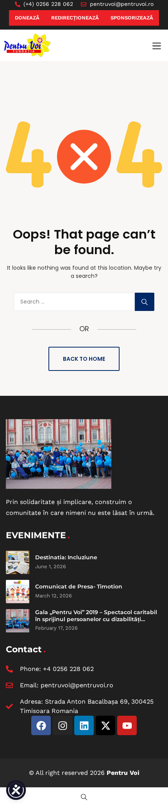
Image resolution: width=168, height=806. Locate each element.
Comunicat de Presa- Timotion (78, 586)
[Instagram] (62, 725)
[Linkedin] (84, 725)
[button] (156, 46)
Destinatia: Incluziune (66, 557)
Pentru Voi (123, 772)
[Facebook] (41, 725)
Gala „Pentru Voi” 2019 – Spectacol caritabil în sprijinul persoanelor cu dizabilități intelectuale (96, 619)
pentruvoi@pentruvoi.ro (77, 685)
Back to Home (84, 359)
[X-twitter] (105, 725)
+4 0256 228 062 (68, 669)
